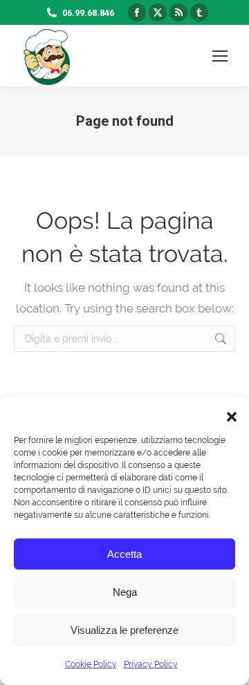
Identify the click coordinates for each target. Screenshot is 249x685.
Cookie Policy (91, 664)
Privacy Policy (151, 664)
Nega (125, 592)
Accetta (124, 554)
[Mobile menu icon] (220, 56)
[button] (228, 413)
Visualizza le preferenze (124, 630)
